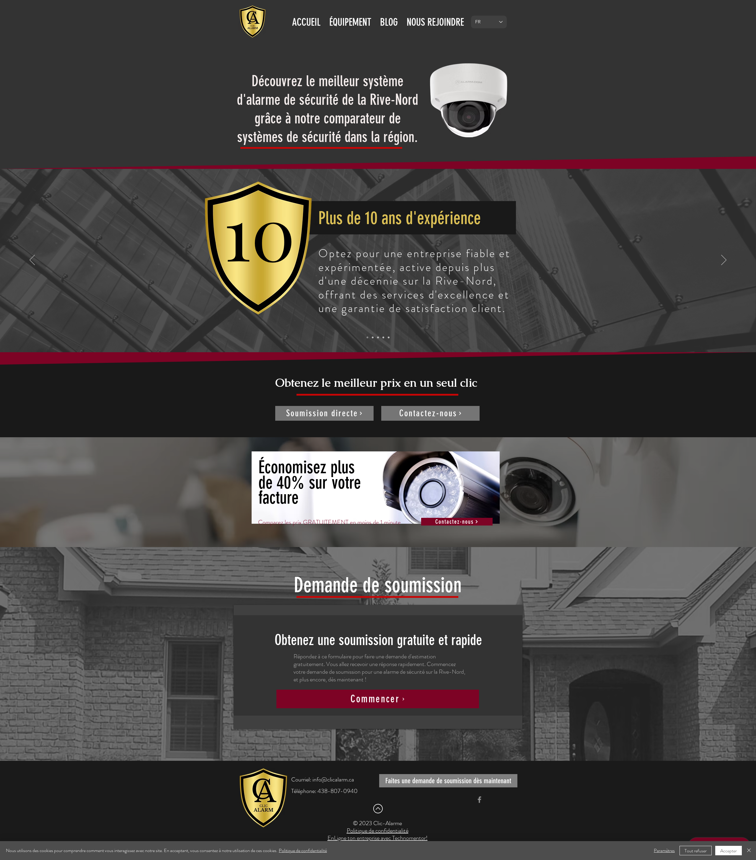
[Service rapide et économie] (389, 337)
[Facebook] (479, 799)
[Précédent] (32, 260)
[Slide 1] (367, 337)
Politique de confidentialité (303, 850)
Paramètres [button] (664, 850)
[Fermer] (748, 850)
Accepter (728, 850)
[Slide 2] (373, 337)
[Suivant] (723, 260)
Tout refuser (696, 850)
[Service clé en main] (383, 337)
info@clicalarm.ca (333, 779)
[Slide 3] (378, 337)
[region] (377, 496)
